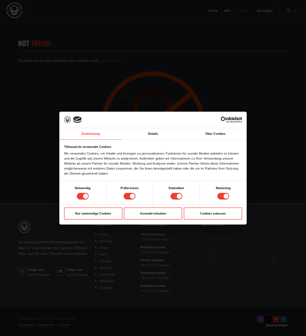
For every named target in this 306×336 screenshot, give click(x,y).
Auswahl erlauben (153, 213)
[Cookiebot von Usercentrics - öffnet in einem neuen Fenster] (224, 119)
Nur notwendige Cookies (93, 213)
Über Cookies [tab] (215, 133)
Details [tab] (153, 133)
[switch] (130, 196)
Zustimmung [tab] (90, 133)
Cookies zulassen (213, 213)
